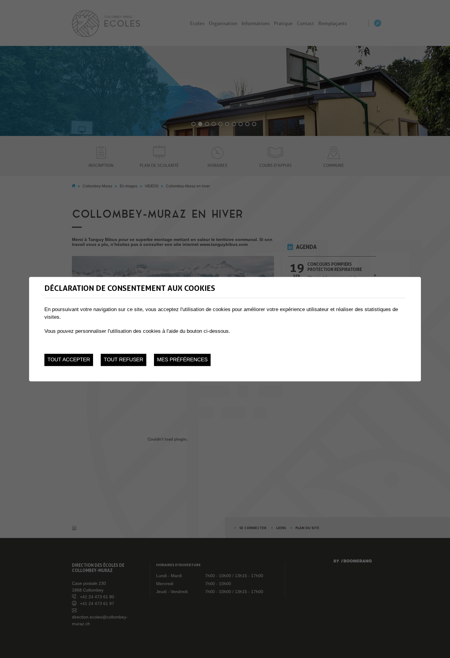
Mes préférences (182, 360)
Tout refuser (123, 360)
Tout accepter (68, 360)
